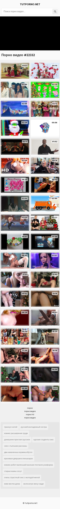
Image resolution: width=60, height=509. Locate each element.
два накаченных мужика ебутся (18, 452)
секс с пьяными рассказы (15, 446)
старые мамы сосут (13, 471)
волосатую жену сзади (33, 483)
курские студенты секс (43, 439)
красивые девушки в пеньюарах (18, 458)
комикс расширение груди (16, 433)
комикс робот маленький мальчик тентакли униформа (28, 464)
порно (30, 408)
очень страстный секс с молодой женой (22, 477)
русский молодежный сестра (34, 427)
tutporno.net (30, 4)
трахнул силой (10, 427)
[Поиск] (55, 11)
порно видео (30, 411)
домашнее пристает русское (17, 439)
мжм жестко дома (12, 483)
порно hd (30, 414)
